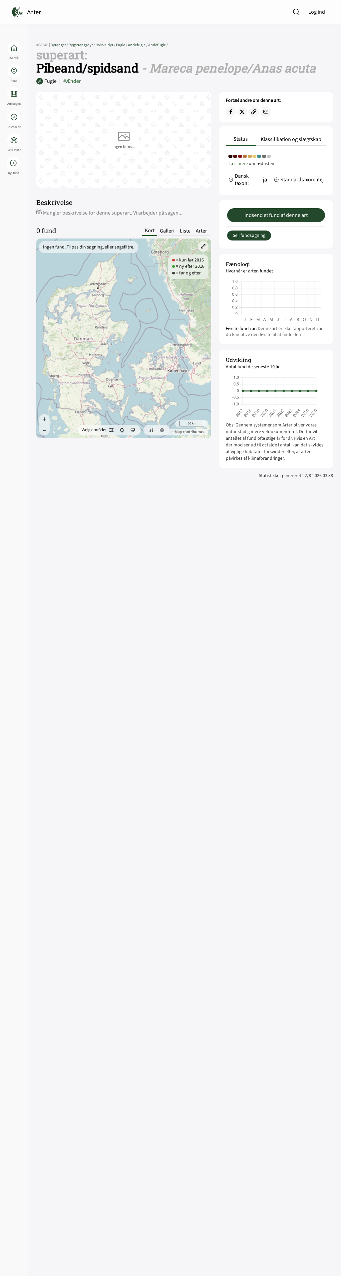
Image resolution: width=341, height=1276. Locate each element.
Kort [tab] (150, 230)
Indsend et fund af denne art (276, 215)
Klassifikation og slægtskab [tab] (291, 139)
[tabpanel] (276, 171)
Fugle (122, 45)
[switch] (111, 430)
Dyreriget (60, 45)
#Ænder (70, 81)
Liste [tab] (185, 231)
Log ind (316, 12)
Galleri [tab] (167, 231)
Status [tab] (240, 139)
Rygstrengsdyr (82, 45)
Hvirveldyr (106, 45)
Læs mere (238, 163)
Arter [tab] (201, 231)
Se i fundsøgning (249, 235)
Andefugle (138, 45)
